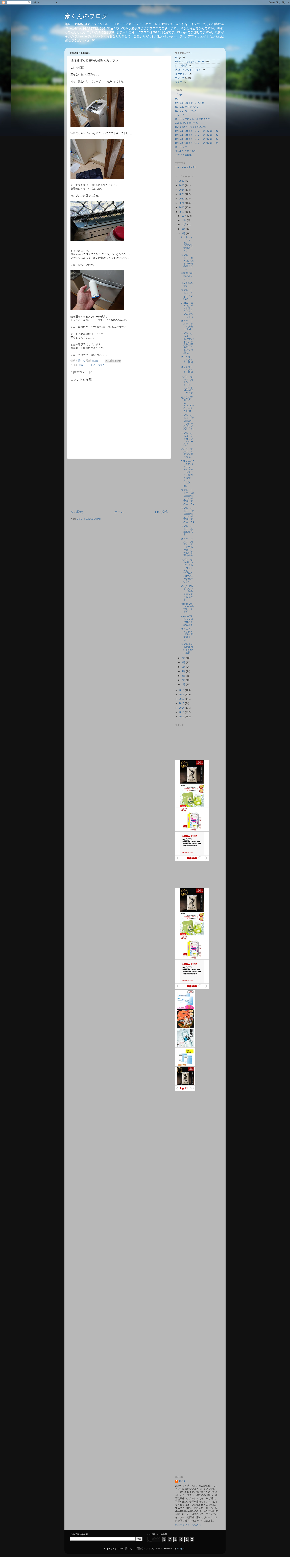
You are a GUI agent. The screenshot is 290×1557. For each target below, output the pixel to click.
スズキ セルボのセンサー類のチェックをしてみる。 (187, 593)
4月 (184, 671)
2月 (184, 680)
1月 (184, 684)
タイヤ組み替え (187, 284)
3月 (184, 675)
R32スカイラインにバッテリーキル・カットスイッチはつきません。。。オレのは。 (188, 473)
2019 (182, 212)
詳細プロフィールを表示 (188, 1525)
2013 (182, 712)
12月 (184, 216)
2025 (182, 185)
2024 (182, 190)
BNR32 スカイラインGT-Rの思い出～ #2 (196, 135)
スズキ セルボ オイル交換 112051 (188, 325)
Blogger (181, 1548)
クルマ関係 (181, 65)
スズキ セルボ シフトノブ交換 (187, 294)
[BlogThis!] (110, 360)
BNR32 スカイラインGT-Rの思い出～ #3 (196, 139)
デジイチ (180, 77)
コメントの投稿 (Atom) (88, 519)
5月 (184, 667)
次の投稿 (76, 512)
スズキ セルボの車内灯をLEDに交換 (187, 648)
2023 (182, 194)
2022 (182, 198)
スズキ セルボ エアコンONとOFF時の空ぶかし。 (187, 262)
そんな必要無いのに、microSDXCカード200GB (187, 404)
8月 (184, 233)
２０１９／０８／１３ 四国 (187, 360)
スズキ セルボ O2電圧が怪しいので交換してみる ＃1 (187, 515)
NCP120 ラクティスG (186, 107)
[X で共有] (113, 360)
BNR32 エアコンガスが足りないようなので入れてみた (187, 310)
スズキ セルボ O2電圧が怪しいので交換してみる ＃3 (187, 422)
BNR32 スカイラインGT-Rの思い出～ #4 (196, 143)
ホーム (119, 512)
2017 (182, 694)
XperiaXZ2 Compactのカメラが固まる (187, 620)
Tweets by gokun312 (186, 167)
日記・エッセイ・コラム (92, 365)
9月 (184, 229)
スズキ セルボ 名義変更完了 (187, 530)
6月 (184, 662)
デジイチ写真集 (183, 155)
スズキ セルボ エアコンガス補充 (187, 452)
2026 (182, 181)
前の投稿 (161, 512)
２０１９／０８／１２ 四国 (187, 370)
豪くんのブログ (86, 16)
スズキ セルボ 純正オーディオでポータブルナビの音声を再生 (187, 547)
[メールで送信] (106, 360)
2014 (182, 708)
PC (176, 57)
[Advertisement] (119, 484)
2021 (182, 203)
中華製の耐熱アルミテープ (187, 276)
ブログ (178, 94)
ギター (178, 81)
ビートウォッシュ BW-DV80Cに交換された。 (187, 244)
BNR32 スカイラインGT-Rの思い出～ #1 (196, 131)
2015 (182, 703)
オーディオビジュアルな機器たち (192, 119)
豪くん (182, 1481)
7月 (184, 658)
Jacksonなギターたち (186, 123)
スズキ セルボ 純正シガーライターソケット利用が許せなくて (187, 384)
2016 (182, 699)
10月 (184, 224)
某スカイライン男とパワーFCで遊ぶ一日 (187, 634)
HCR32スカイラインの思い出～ (192, 127)
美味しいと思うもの (185, 151)
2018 (182, 690)
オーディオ (181, 73)
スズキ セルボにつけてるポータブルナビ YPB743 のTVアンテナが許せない (187, 570)
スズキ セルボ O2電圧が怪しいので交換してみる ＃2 (187, 497)
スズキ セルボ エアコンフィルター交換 (187, 439)
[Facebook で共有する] (116, 360)
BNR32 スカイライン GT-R (189, 61)
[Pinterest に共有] (119, 360)
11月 (184, 220)
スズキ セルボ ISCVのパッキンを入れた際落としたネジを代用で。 (187, 343)
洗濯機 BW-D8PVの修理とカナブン (187, 608)
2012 (182, 716)
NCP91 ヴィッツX (185, 111)
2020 (182, 207)
